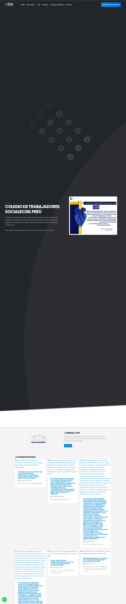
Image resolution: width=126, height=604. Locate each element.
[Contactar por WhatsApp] (4, 599)
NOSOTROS (30, 5)
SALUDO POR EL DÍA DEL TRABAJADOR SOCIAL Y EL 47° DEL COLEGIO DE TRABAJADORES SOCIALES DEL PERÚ (61, 562)
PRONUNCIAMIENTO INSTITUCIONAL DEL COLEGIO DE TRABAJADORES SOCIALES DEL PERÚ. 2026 (95, 559)
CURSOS (45, 5)
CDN (38, 5)
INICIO (23, 5)
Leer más (68, 445)
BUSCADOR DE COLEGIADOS (111, 5)
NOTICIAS (68, 5)
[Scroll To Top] (123, 602)
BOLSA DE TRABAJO (57, 5)
